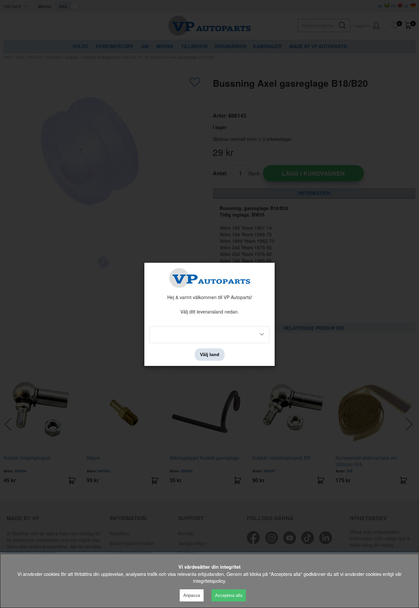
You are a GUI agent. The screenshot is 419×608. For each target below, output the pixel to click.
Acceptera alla (228, 595)
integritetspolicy (209, 580)
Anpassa (191, 595)
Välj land (209, 354)
